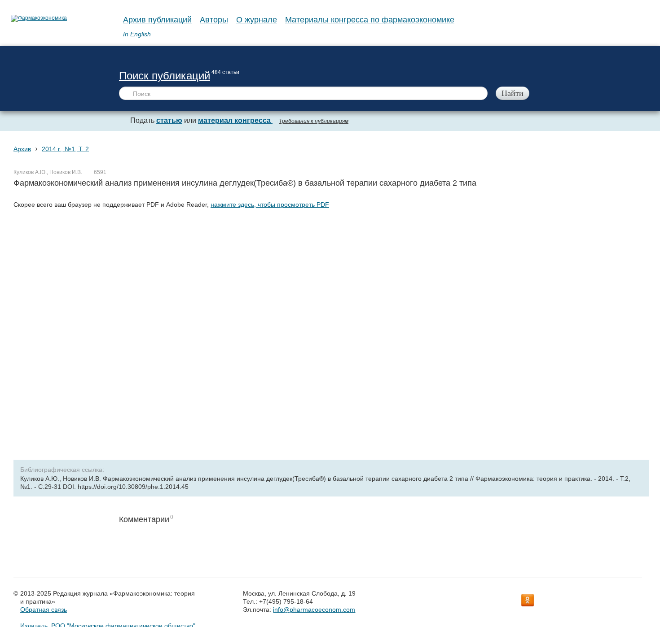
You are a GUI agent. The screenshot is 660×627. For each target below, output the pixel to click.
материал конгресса (235, 120)
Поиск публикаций (164, 76)
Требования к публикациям (313, 121)
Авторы (214, 19)
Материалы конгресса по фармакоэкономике (369, 19)
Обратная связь (43, 609)
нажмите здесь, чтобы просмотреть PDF (270, 204)
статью (169, 120)
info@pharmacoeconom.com (314, 609)
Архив (22, 148)
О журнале (256, 19)
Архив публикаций (157, 19)
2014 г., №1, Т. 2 (65, 148)
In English (137, 34)
